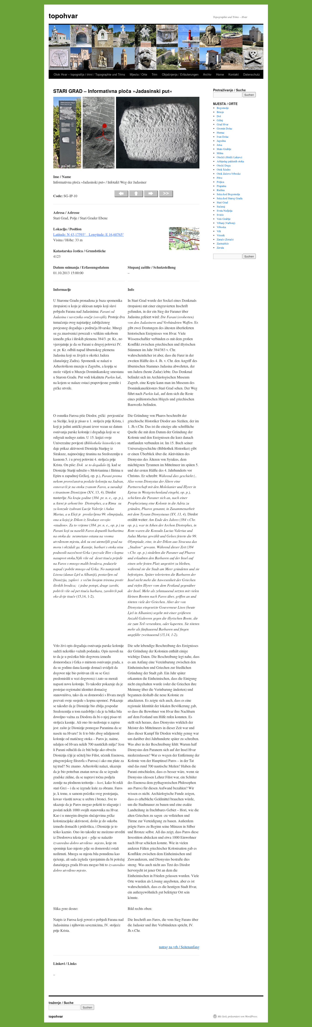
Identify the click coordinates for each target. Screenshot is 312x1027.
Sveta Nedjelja (224, 210)
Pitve (219, 177)
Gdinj (220, 120)
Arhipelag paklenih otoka (230, 161)
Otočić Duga (223, 165)
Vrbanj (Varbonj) (226, 223)
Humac (221, 132)
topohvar (63, 15)
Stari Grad (222, 202)
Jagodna (221, 140)
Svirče (220, 214)
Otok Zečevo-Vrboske (229, 173)
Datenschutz (251, 74)
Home (220, 74)
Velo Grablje (223, 219)
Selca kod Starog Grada (229, 198)
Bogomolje (223, 108)
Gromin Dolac (224, 128)
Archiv (207, 74)
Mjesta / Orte (138, 74)
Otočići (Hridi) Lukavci (229, 157)
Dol (219, 116)
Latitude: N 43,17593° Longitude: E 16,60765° (88, 234)
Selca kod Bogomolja (228, 194)
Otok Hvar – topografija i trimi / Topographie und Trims (89, 74)
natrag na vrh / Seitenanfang (179, 946)
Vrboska (221, 227)
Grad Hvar (222, 124)
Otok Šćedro (223, 169)
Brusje (220, 112)
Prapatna (221, 186)
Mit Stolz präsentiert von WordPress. (238, 1016)
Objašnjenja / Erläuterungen (180, 74)
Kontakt (233, 74)
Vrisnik (221, 235)
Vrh (219, 231)
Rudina (221, 190)
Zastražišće (223, 243)
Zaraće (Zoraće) (225, 239)
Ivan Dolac (223, 136)
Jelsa (219, 145)
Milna (220, 153)
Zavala (220, 247)
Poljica (220, 182)
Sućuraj (221, 206)
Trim (154, 74)
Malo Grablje (224, 149)
